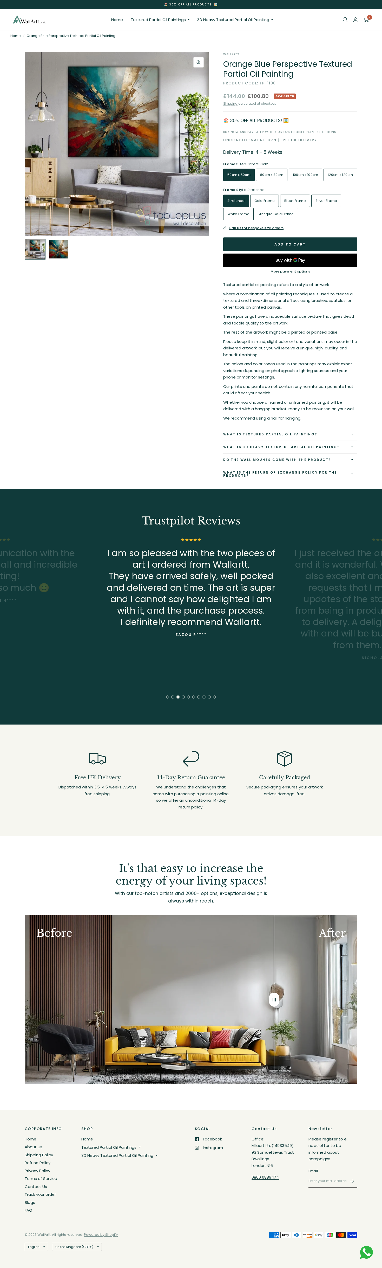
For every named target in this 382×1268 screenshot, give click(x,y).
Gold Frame (264, 200)
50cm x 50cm (239, 174)
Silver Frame (326, 200)
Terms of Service (41, 1178)
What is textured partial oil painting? (270, 434)
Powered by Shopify (101, 1234)
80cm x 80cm (271, 174)
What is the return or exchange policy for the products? (280, 474)
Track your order (40, 1194)
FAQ (28, 1210)
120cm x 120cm (340, 174)
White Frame (238, 213)
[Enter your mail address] (352, 1181)
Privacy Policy (37, 1170)
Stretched (236, 200)
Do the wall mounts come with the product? (277, 459)
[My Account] (355, 19)
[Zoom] (198, 62)
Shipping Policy (39, 1155)
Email (313, 1171)
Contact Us (36, 1186)
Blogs (30, 1202)
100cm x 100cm (305, 174)
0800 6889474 (265, 1177)
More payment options (290, 271)
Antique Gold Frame (276, 213)
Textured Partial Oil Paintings (158, 19)
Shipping (230, 103)
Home (117, 19)
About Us (33, 1147)
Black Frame (295, 200)
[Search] (345, 19)
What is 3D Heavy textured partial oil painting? (281, 447)
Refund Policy (37, 1162)
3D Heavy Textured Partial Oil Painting (233, 19)
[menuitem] (117, 20)
